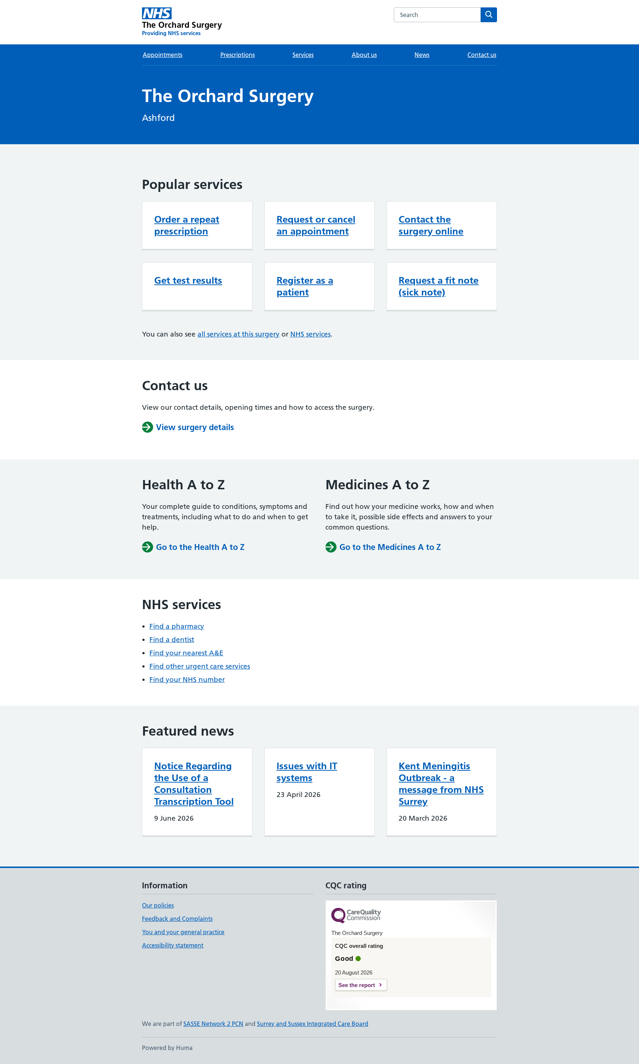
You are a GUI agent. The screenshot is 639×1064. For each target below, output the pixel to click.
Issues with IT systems (307, 772)
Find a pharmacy (176, 626)
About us (364, 54)
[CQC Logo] (356, 916)
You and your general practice (183, 932)
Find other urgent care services (199, 666)
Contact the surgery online (431, 225)
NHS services (310, 334)
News (422, 54)
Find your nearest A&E (186, 653)
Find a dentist (171, 639)
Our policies (158, 905)
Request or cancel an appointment (316, 225)
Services (303, 54)
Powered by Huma (167, 1047)
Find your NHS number (187, 679)
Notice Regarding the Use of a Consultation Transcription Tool (194, 783)
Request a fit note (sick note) (439, 286)
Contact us (481, 54)
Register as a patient (305, 286)
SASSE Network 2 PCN (213, 1023)
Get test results (188, 280)
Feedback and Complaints (177, 918)
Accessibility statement (172, 945)
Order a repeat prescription (186, 225)
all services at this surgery (238, 334)
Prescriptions (237, 54)
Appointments (162, 54)
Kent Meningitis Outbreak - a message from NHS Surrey (441, 783)
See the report (356, 985)
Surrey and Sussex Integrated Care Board (312, 1023)
